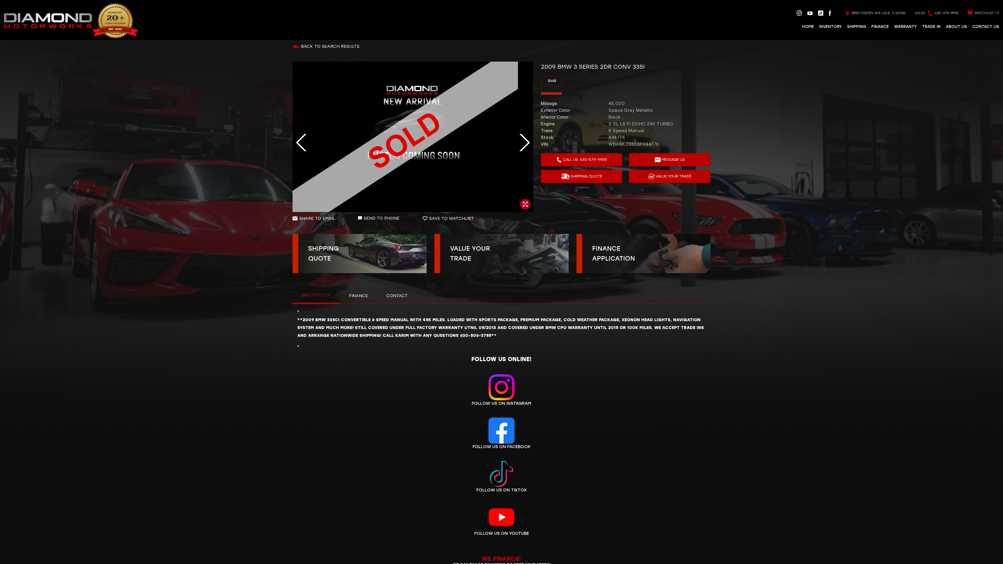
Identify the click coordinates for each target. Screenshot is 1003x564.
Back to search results (329, 46)
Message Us (673, 159)
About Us (956, 26)
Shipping (856, 26)
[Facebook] (830, 13)
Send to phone (381, 218)
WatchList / (986, 13)
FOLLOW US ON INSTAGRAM (501, 403)
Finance (880, 26)
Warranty (905, 26)
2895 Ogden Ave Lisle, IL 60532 (878, 13)
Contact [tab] (397, 295)
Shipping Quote (586, 176)
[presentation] (298, 143)
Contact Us (985, 26)
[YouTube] (810, 13)
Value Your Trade (673, 176)
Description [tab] (316, 294)
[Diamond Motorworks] (71, 21)
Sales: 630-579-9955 (936, 13)
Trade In (931, 26)
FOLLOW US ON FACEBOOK (501, 446)
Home (808, 26)
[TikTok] (820, 13)
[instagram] (799, 13)
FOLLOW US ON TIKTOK (501, 489)
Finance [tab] (358, 295)
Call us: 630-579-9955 (585, 159)
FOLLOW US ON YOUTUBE (501, 533)
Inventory (830, 26)
